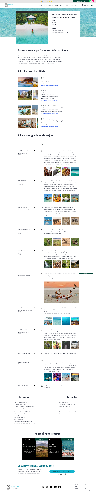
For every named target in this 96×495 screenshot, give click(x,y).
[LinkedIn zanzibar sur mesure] (55, 487)
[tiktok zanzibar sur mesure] (59, 474)
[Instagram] (93, 1)
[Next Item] (35, 81)
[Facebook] (63, 474)
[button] (92, 5)
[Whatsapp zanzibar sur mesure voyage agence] (90, 1)
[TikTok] (59, 487)
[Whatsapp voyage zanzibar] (61, 474)
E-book (76, 491)
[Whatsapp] (43, 487)
